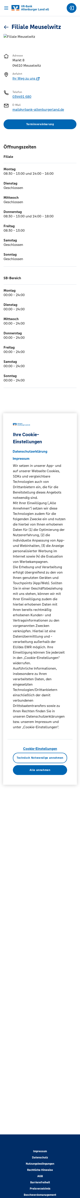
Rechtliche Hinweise (40, 1170)
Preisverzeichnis (40, 1188)
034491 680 (21, 96)
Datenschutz (40, 1157)
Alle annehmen (40, 770)
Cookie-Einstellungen (40, 748)
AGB (40, 1176)
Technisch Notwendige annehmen (40, 758)
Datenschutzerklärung (30, 451)
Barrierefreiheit (40, 1182)
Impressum (40, 1151)
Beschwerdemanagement (40, 1195)
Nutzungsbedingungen (40, 1164)
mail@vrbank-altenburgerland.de (38, 109)
